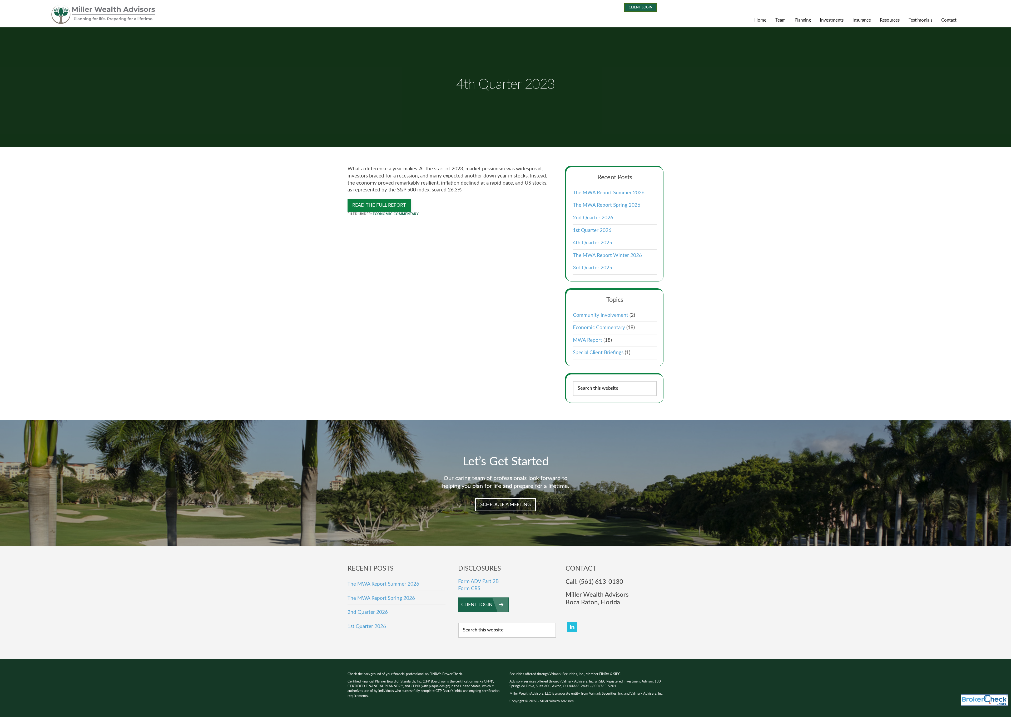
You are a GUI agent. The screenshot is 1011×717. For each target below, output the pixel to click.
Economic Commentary (396, 214)
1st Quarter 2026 (592, 230)
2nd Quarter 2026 (593, 217)
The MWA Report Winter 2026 (607, 255)
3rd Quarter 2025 (592, 267)
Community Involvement (600, 315)
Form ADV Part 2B (478, 581)
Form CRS (469, 588)
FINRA (604, 674)
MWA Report (587, 340)
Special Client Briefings (598, 352)
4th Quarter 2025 (592, 242)
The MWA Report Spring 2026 (606, 205)
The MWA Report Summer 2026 (609, 192)
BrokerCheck (452, 674)
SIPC (617, 674)
